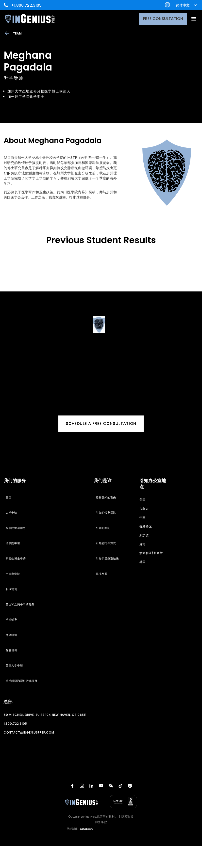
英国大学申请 (14, 665)
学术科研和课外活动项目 (21, 681)
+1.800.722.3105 (26, 5)
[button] (194, 19)
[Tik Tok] (120, 786)
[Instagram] (82, 786)
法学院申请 (13, 543)
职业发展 (101, 574)
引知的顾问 (103, 528)
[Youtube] (101, 786)
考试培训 (11, 635)
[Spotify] (130, 786)
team (17, 33)
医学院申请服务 (16, 528)
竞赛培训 (11, 650)
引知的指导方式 (106, 543)
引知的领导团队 (106, 513)
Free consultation (163, 18)
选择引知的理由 (106, 497)
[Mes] (110, 786)
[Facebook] (72, 786)
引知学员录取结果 (107, 558)
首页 (8, 497)
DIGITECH (86, 828)
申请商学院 (13, 574)
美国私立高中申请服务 (20, 604)
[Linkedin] (91, 786)
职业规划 (11, 589)
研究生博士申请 (16, 558)
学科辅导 (11, 620)
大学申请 (11, 513)
